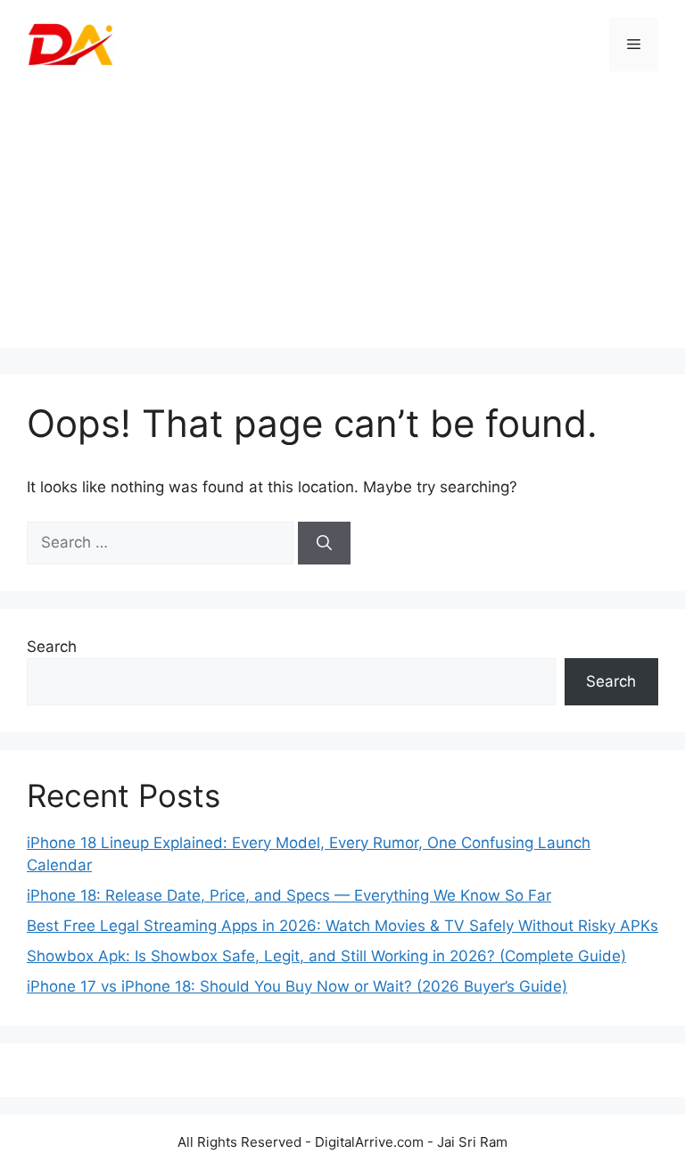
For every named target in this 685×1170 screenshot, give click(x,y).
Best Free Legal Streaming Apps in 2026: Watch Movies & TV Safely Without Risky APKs (342, 926)
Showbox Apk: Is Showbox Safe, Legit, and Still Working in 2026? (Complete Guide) (326, 956)
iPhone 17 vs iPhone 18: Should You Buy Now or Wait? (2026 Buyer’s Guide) (297, 986)
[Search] (324, 543)
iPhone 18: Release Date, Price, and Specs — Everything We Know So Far (289, 895)
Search (52, 646)
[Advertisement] (342, 223)
